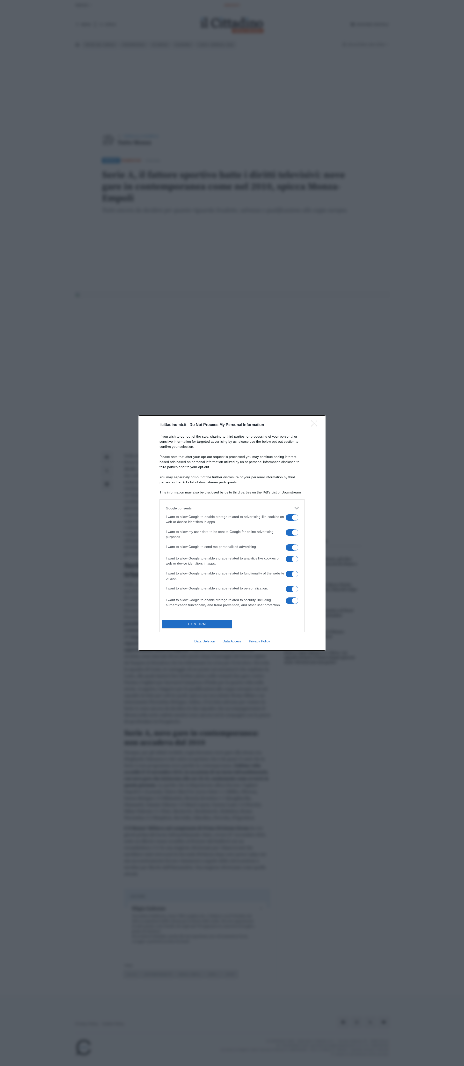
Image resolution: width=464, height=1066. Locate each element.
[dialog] (232, 533)
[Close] (315, 425)
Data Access (232, 641)
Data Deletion (204, 641)
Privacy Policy (259, 641)
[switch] (292, 517)
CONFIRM (197, 624)
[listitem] (232, 508)
